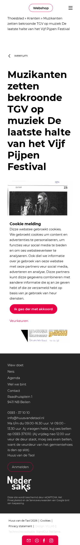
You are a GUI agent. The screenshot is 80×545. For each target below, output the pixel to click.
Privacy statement (20, 526)
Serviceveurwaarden (40, 500)
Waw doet (15, 365)
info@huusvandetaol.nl (25, 418)
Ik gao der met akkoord (33, 309)
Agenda (13, 378)
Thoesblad (15, 18)
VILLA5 (49, 526)
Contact (13, 391)
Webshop (41, 8)
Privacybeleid (14, 500)
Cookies (45, 520)
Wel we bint (16, 384)
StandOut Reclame (48, 531)
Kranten (33, 18)
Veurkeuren (19, 321)
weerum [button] (20, 55)
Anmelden (20, 467)
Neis (10, 371)
